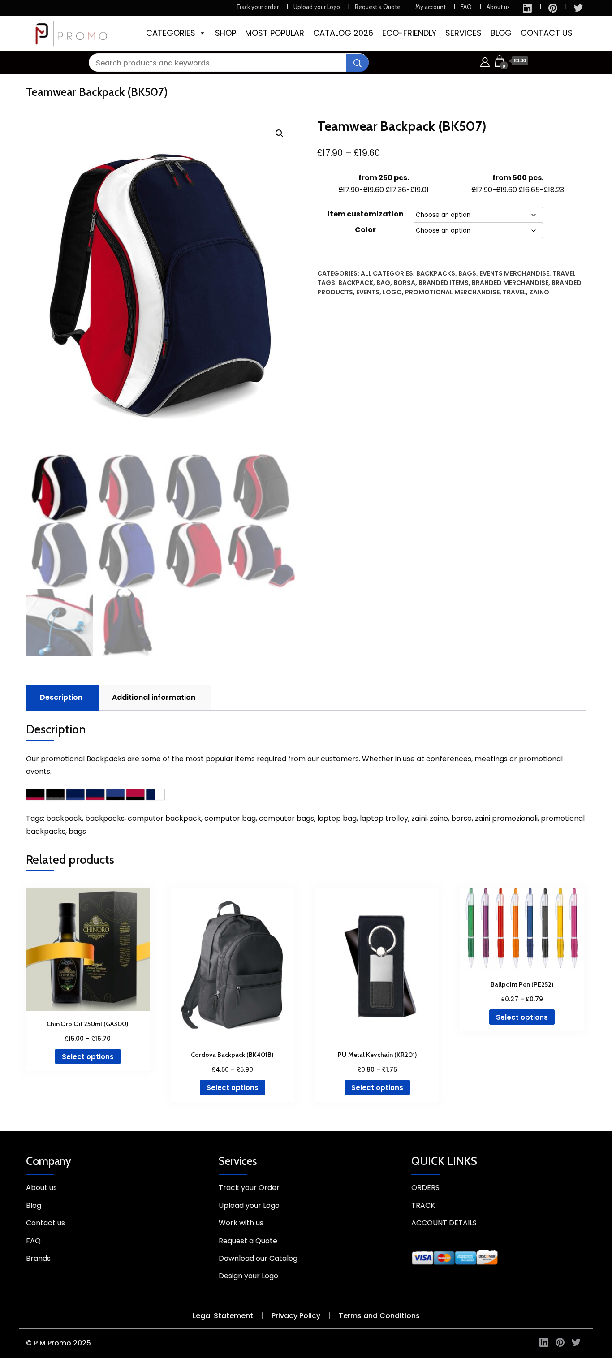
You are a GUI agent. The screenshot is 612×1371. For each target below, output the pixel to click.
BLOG (501, 33)
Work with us (241, 1223)
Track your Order (249, 1187)
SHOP (225, 33)
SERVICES (463, 33)
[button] (280, 133)
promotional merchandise (452, 292)
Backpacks (435, 273)
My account (430, 6)
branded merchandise (510, 282)
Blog (33, 1205)
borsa (404, 282)
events (367, 292)
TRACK (423, 1205)
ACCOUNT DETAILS (444, 1223)
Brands (38, 1258)
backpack (355, 282)
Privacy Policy (296, 1316)
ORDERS (425, 1187)
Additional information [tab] (153, 697)
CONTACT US (547, 33)
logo (392, 292)
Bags (467, 273)
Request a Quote (378, 6)
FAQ (466, 6)
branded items (443, 282)
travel (514, 292)
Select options (88, 1056)
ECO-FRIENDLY (409, 33)
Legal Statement (223, 1316)
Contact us (45, 1223)
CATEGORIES (170, 33)
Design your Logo (248, 1276)
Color (365, 229)
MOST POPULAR (274, 33)
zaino (539, 292)
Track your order (257, 6)
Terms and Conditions (379, 1316)
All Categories (387, 273)
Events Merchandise (514, 273)
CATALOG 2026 (343, 33)
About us (498, 6)
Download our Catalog (258, 1258)
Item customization (366, 214)
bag (383, 282)
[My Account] (485, 60)
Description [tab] (61, 697)
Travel (564, 273)
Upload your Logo (316, 6)
